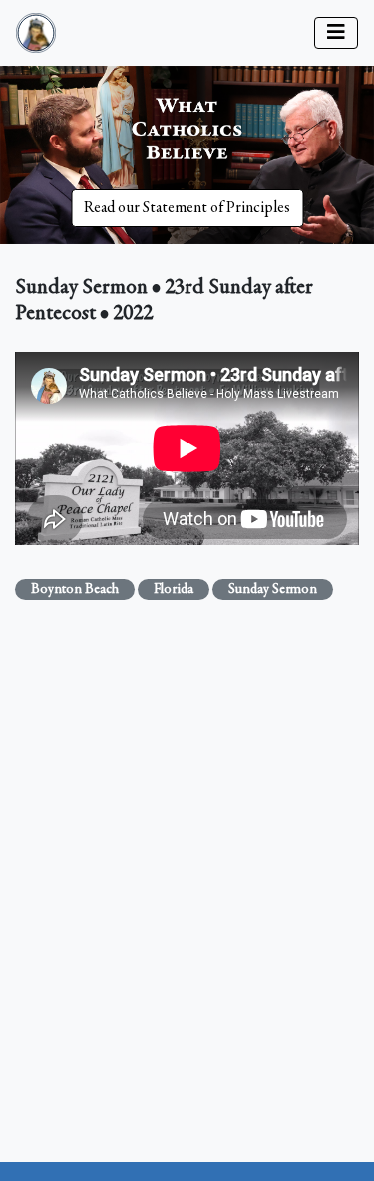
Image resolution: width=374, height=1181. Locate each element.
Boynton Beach (75, 590)
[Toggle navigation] (336, 33)
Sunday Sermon (272, 590)
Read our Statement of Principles (187, 208)
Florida (173, 590)
